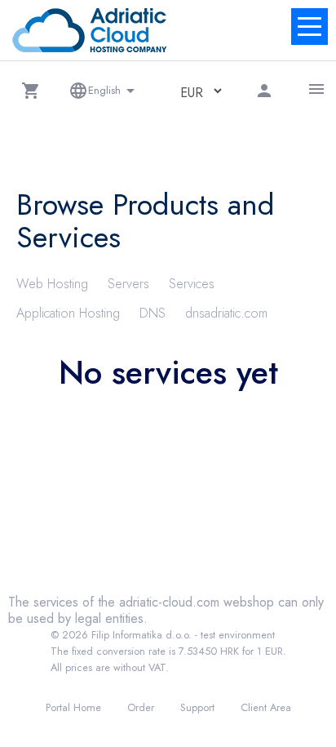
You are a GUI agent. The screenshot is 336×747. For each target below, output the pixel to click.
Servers (128, 283)
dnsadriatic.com (226, 313)
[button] (31, 90)
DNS (152, 313)
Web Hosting (52, 283)
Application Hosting (68, 313)
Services (191, 283)
